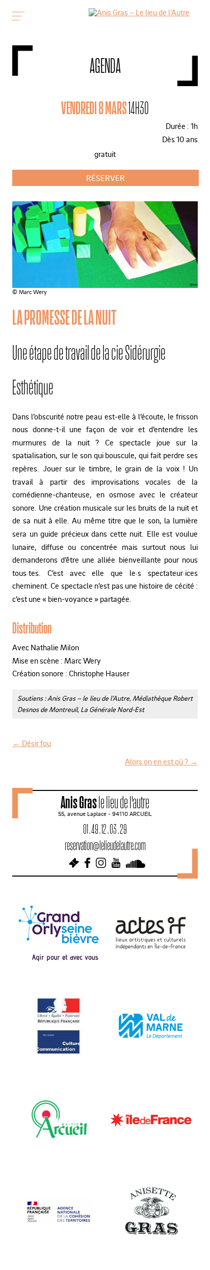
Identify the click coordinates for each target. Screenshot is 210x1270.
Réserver (105, 178)
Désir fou (31, 743)
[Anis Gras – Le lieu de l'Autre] (139, 12)
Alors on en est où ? (161, 761)
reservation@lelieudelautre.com (105, 845)
